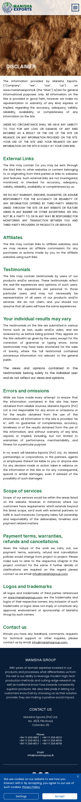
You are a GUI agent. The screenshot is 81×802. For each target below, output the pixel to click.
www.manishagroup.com (25, 597)
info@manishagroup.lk (41, 755)
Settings (21, 796)
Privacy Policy (31, 787)
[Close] (75, 778)
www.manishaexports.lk (19, 90)
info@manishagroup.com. (50, 642)
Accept (60, 796)
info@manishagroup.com (50, 574)
